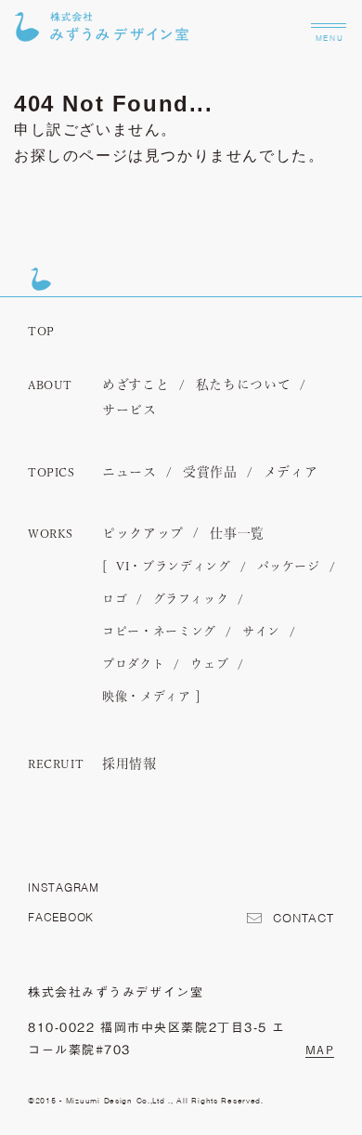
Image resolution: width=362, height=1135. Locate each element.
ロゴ (114, 599)
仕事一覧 (237, 534)
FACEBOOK (61, 917)
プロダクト (133, 664)
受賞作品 (210, 472)
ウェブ (209, 664)
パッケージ (288, 567)
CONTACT (303, 918)
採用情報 (129, 764)
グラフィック (190, 599)
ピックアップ (143, 534)
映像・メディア (146, 697)
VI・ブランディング (173, 567)
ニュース (129, 472)
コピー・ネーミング (159, 632)
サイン (261, 632)
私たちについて (243, 385)
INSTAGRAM (63, 887)
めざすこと (136, 385)
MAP (319, 1049)
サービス (129, 410)
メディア (291, 472)
